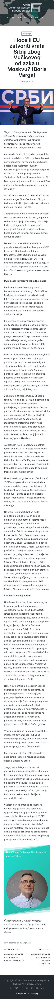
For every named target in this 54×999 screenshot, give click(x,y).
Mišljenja (27, 33)
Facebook (21, 993)
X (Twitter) (33, 993)
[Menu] (28, 23)
